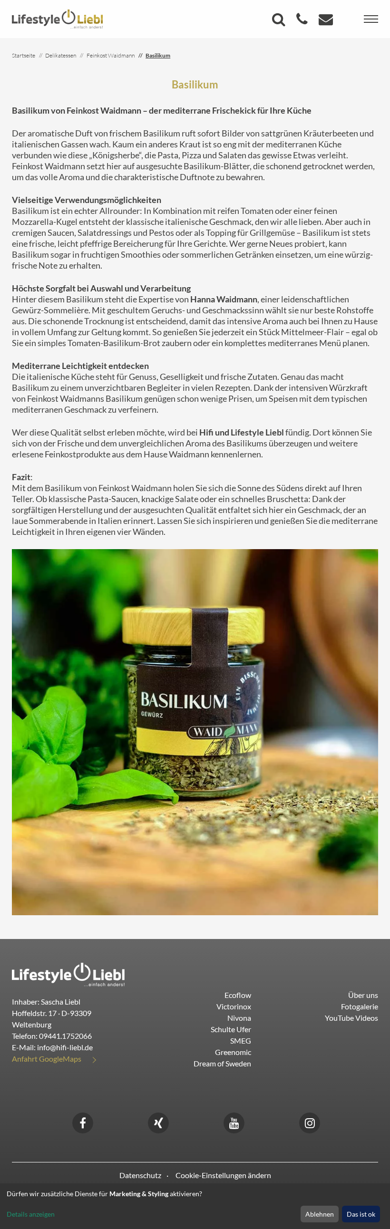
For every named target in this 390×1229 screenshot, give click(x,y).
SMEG (240, 1040)
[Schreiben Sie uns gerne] (327, 22)
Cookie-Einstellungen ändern (223, 1175)
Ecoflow (237, 994)
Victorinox (233, 1006)
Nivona (239, 1017)
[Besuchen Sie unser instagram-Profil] (309, 1121)
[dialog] (195, 1206)
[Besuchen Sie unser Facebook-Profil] (83, 1121)
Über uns (363, 994)
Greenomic (233, 1051)
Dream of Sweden (222, 1063)
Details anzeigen (31, 1214)
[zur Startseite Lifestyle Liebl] (68, 973)
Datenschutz (140, 1175)
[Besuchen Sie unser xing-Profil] (158, 1121)
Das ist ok (361, 1214)
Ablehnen (319, 1214)
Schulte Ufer (231, 1029)
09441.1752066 (65, 1035)
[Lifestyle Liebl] (57, 18)
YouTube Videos (351, 1017)
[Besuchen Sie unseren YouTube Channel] (234, 1121)
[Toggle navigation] (371, 19)
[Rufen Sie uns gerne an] (303, 22)
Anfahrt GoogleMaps (46, 1058)
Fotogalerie (359, 1006)
